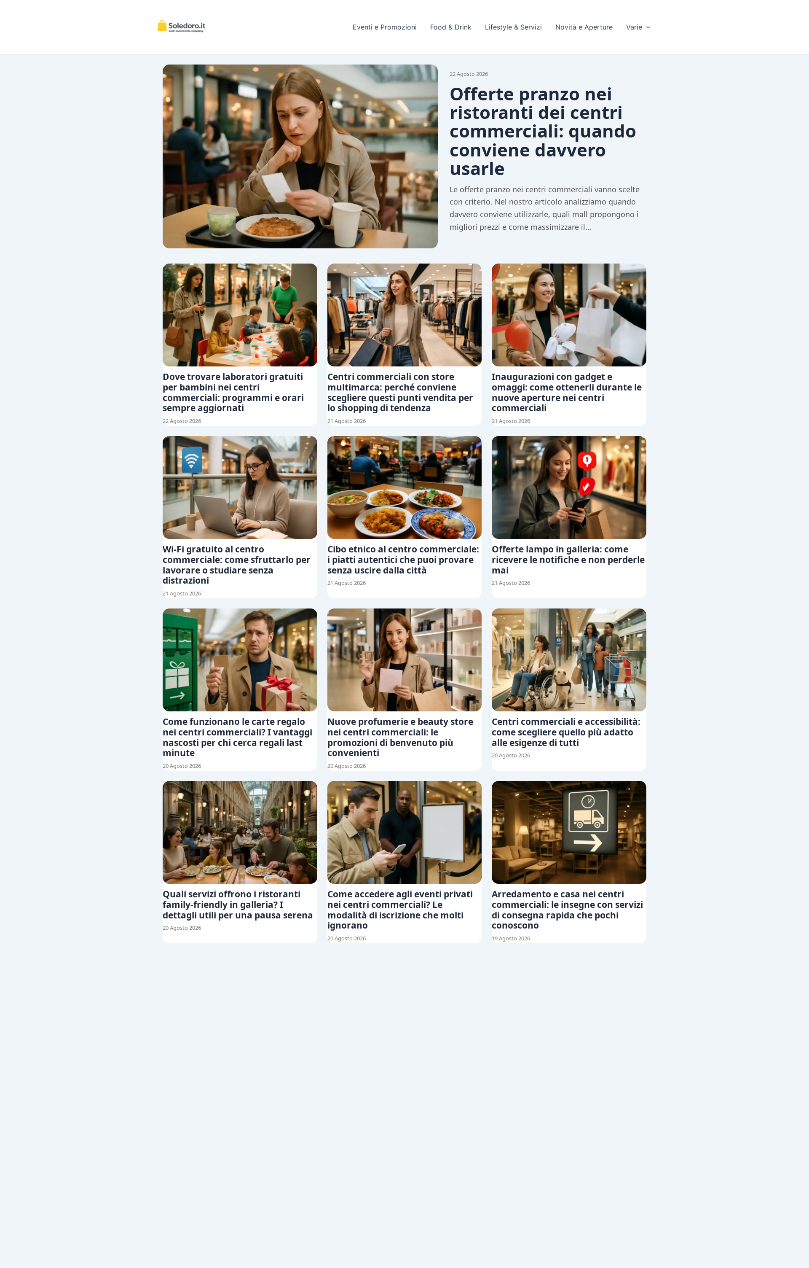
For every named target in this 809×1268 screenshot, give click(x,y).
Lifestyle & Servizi (513, 27)
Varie (634, 27)
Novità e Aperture (584, 27)
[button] (646, 27)
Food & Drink (450, 27)
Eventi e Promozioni (385, 27)
